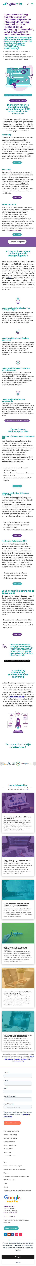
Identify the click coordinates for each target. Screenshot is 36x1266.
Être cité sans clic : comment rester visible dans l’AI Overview (17, 861)
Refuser (18, 1262)
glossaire (12, 1058)
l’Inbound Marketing (18, 1061)
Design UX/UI (8, 1149)
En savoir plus (17, 162)
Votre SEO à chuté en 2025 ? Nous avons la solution (18, 95)
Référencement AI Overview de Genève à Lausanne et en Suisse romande (15, 948)
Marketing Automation (21, 1059)
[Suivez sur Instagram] (16, 1234)
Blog (5, 1162)
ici (27, 789)
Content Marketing (10, 1138)
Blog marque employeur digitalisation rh (17, 1190)
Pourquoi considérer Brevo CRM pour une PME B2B (17, 817)
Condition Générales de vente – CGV (16, 1176)
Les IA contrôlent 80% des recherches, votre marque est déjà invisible (18, 1036)
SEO (30, 1059)
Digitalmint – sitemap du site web (15, 1169)
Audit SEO (7, 1152)
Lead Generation (9, 1059)
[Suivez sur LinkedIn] (5, 1234)
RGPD (6, 1183)
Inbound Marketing (10, 1134)
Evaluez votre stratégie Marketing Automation (17, 420)
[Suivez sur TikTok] (20, 1234)
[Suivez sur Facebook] (12, 1234)
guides (6, 1058)
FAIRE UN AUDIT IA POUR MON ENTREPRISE (17, 661)
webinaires (20, 1058)
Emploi (6, 1187)
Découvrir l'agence (17, 242)
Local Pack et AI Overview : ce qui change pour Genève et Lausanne (16, 904)
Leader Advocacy (10, 1156)
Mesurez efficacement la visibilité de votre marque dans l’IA (17, 992)
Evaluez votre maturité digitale (18, 100)
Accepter (18, 1257)
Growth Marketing (15, 230)
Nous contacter (11, 1228)
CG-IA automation (10, 1180)
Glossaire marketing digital (13, 1166)
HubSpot (10, 278)
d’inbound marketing (16, 697)
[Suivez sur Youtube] (9, 1234)
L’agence (6, 1173)
